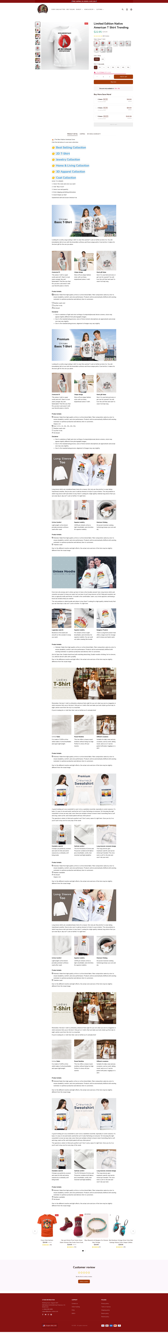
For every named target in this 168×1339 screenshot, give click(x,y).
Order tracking (76, 1307)
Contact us (75, 1303)
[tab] (82, 1250)
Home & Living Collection (72, 165)
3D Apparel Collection (70, 172)
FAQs (73, 1310)
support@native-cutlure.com (50, 1311)
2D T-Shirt (63, 153)
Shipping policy (105, 1310)
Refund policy (105, 1317)
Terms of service (106, 1307)
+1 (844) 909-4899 (47, 1309)
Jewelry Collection (68, 159)
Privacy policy (105, 1303)
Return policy (105, 1313)
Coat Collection (66, 178)
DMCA (73, 1313)
